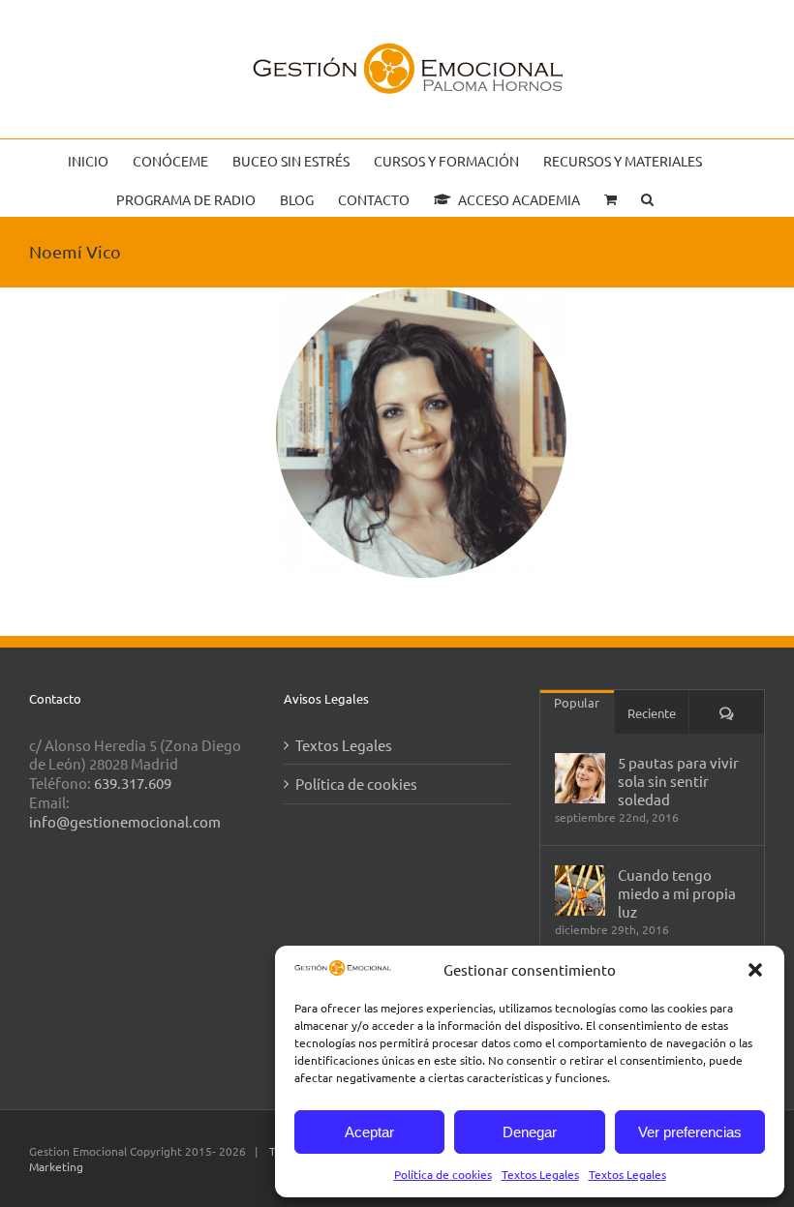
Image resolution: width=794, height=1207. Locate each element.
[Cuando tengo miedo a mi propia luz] (580, 890)
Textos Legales (540, 1174)
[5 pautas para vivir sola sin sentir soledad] (580, 778)
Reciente (651, 713)
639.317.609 (132, 782)
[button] (755, 970)
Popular (576, 702)
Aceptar (369, 1132)
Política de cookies (443, 1174)
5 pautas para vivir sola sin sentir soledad (678, 780)
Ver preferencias (690, 1132)
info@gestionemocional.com (125, 821)
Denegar (530, 1132)
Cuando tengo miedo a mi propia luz (677, 892)
